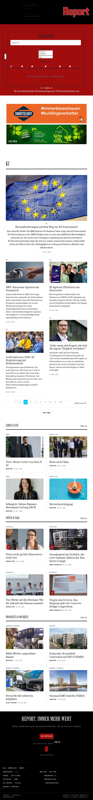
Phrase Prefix (52, 68)
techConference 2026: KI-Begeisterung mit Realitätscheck (20, 360)
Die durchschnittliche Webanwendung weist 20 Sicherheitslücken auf (46, 91)
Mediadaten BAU (50, 779)
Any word (27, 68)
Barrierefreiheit (46, 755)
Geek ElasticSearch (34, 76)
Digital (18, 783)
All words (16, 68)
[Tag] (46, 57)
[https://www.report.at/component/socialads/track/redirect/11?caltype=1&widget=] (46, 113)
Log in (57, 742)
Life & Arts (15, 775)
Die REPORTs (7, 783)
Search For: (45, 61)
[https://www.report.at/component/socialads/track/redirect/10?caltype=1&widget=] (46, 134)
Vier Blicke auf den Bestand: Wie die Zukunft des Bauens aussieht (24, 601)
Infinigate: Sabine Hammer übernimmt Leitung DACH (21, 506)
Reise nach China (59, 462)
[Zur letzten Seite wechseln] (69, 401)
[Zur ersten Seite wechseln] (7, 401)
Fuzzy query (76, 68)
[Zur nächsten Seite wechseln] (65, 401)
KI (46, 223)
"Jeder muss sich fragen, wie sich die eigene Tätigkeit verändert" (68, 347)
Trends (5, 775)
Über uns (43, 772)
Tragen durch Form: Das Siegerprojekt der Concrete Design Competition (65, 603)
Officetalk (9, 527)
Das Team (52, 772)
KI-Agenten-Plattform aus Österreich (64, 289)
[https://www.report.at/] (76, 12)
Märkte (21, 768)
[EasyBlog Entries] (46, 55)
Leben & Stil (53, 434)
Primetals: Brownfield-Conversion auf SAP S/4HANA (66, 655)
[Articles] (46, 51)
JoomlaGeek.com (58, 76)
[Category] (46, 53)
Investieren (7, 772)
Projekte (52, 626)
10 (61, 402)
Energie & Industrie (11, 787)
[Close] (5, 56)
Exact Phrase (38, 68)
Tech (17, 772)
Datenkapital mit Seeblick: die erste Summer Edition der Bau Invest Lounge (67, 558)
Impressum (6, 795)
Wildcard (64, 68)
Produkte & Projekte (13, 626)
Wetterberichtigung (61, 504)
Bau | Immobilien (9, 768)
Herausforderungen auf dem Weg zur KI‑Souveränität (46, 227)
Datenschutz (16, 795)
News (16, 779)
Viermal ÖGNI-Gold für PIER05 (67, 695)
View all (83, 426)
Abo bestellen (46, 736)
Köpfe (7, 434)
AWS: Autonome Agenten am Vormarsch (22, 289)
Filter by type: (45, 48)
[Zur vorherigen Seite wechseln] (11, 401)
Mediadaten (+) (50, 775)
